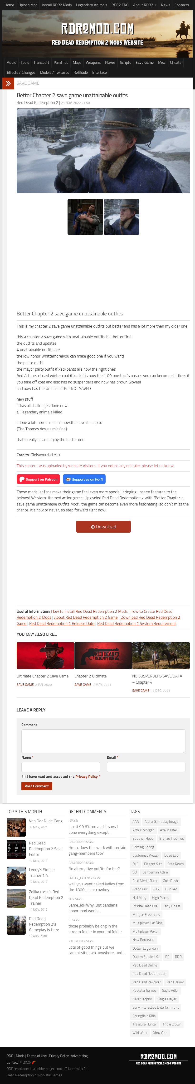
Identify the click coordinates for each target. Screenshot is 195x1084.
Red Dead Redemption (149, 973)
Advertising (79, 1056)
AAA (135, 821)
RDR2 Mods (15, 1056)
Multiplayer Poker (145, 931)
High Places (160, 898)
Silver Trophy (142, 999)
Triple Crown (172, 1024)
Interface (99, 72)
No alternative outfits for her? (94, 868)
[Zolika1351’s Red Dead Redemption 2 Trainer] (16, 898)
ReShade (80, 72)
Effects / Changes (21, 72)
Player (110, 62)
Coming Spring (143, 847)
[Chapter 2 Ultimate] (103, 655)
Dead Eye (171, 855)
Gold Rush (170, 881)
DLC (135, 864)
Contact (12, 1062)
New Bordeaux (143, 940)
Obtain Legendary (145, 948)
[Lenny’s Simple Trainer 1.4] (16, 876)
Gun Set (171, 889)
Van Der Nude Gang (46, 821)
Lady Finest (171, 906)
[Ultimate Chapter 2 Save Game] (45, 655)
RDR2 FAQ (120, 5)
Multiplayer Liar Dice (147, 923)
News (165, 5)
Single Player (166, 999)
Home (9, 5)
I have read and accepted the (63, 776)
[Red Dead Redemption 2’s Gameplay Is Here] (16, 925)
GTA (156, 889)
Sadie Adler (170, 990)
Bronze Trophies (171, 838)
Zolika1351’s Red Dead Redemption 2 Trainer (46, 897)
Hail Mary (139, 898)
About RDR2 (143, 5)
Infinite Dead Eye (145, 906)
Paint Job (61, 62)
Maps (77, 62)
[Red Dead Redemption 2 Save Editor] (16, 849)
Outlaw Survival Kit (146, 957)
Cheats (175, 62)
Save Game (145, 62)
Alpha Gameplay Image (162, 821)
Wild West (139, 1033)
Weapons (93, 62)
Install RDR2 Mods (57, 5)
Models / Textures (54, 72)
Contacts (182, 5)
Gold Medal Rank (144, 881)
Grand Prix (140, 889)
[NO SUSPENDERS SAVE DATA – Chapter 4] (161, 655)
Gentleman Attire (155, 872)
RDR (178, 957)
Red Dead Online (144, 965)
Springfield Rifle (144, 1016)
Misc (162, 62)
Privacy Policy (86, 776)
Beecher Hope (143, 838)
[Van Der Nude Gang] (16, 827)
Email (112, 757)
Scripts (125, 62)
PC (167, 957)
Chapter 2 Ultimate (90, 676)
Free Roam (175, 864)
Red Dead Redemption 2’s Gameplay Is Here (44, 924)
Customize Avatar (145, 855)
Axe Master (168, 830)
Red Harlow (175, 982)
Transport (41, 62)
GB (134, 872)
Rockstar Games (144, 990)
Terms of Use (37, 1056)
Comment (29, 724)
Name (27, 757)
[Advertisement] (103, 274)
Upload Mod (28, 5)
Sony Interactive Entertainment (155, 1007)
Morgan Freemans (146, 914)
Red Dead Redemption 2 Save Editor (46, 849)
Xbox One (160, 1033)
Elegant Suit (153, 864)
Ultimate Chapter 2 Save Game (43, 676)
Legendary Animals (91, 5)
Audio (11, 62)
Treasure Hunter (144, 1024)
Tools (25, 62)
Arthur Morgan (143, 830)
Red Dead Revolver (146, 982)
